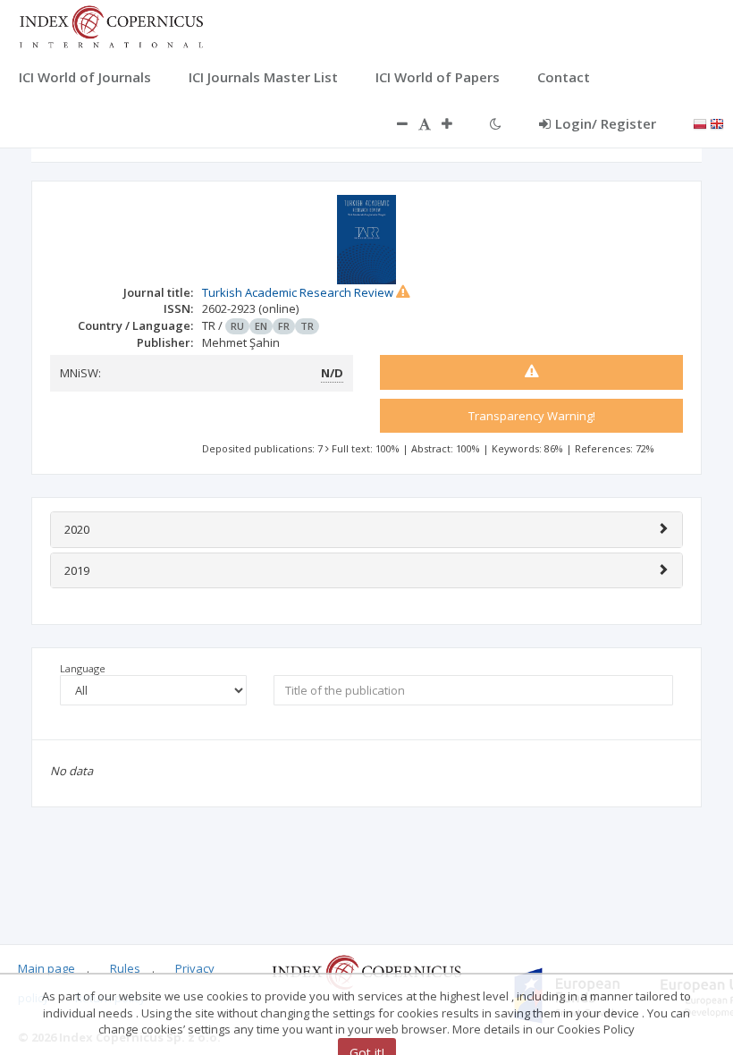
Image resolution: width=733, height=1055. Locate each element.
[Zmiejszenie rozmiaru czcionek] (393, 123)
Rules (125, 968)
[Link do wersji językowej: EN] (717, 122)
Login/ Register (605, 123)
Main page (46, 968)
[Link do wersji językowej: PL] (700, 122)
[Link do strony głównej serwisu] (111, 25)
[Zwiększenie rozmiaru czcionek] (456, 123)
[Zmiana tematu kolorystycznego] (495, 123)
